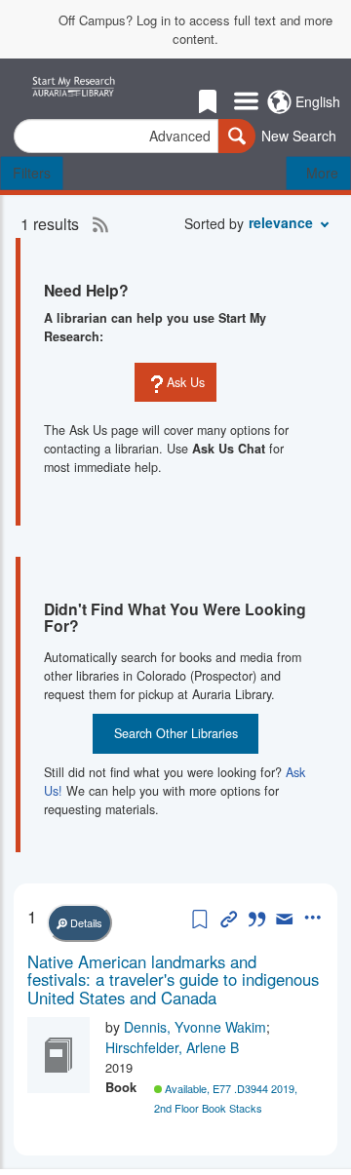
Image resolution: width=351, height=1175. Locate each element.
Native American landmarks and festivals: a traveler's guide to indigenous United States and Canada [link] (173, 979)
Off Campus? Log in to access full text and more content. (195, 30)
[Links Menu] (246, 102)
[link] (175, 979)
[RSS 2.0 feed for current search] (95, 224)
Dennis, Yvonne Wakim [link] (195, 1027)
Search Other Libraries (176, 733)
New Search (298, 135)
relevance (281, 222)
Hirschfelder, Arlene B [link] (172, 1047)
